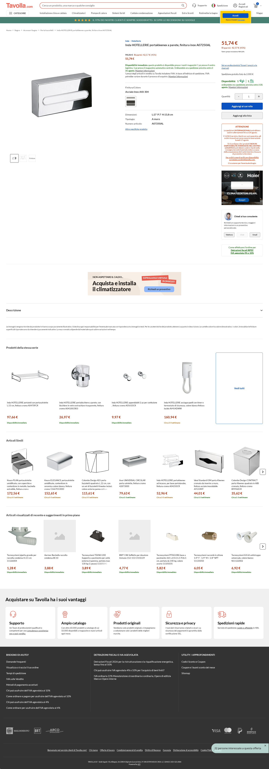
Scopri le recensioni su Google (144, 20)
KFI (139, 764)
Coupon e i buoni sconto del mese (198, 667)
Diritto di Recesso (153, 750)
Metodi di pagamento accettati (22, 684)
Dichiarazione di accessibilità (185, 750)
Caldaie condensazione (141, 13)
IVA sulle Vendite (15, 679)
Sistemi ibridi (118, 13)
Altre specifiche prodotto (136, 129)
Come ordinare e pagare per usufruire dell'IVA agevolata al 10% (38, 696)
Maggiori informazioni (145, 70)
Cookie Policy (207, 750)
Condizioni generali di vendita (130, 750)
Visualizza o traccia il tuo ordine (22, 667)
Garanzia (167, 750)
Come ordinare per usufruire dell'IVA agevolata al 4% (33, 707)
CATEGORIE (20, 13)
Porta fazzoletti (47, 30)
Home (8, 30)
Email (255, 235)
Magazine (261, 13)
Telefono (229, 235)
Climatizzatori (79, 13)
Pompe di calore (99, 13)
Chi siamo (93, 750)
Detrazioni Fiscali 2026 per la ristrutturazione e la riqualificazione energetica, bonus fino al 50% (133, 663)
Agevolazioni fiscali (167, 13)
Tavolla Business (243, 13)
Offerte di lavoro (107, 750)
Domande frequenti (16, 661)
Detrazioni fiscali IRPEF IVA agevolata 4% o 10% (242, 251)
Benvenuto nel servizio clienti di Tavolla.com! (67, 750)
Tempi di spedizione (16, 673)
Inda (127, 41)
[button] (263, 472)
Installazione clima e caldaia (53, 13)
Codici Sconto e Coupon (193, 661)
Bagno (17, 30)
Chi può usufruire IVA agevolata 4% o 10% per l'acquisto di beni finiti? (129, 670)
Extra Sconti (188, 13)
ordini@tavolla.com (247, 159)
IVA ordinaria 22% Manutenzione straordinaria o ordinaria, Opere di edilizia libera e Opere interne (132, 677)
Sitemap (186, 673)
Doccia (226, 13)
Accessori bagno (30, 30)
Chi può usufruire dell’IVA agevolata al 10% (28, 690)
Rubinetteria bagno (208, 13)
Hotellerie (136, 41)
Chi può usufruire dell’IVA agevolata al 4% (27, 702)
